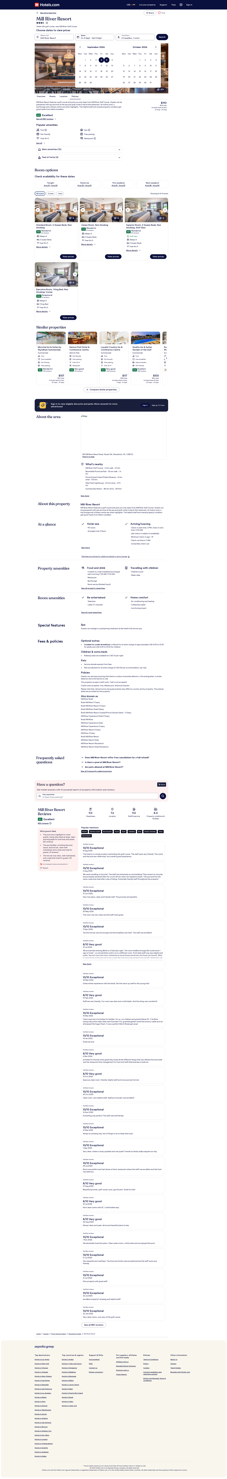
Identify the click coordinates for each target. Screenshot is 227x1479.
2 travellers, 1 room (131, 38)
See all (39, 143)
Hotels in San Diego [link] (42, 1380)
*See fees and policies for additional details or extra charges (104, 557)
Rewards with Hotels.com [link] (180, 1372)
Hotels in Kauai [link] (67, 1397)
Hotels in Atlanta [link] (41, 1418)
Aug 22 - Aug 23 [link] (84, 185)
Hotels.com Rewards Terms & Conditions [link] (154, 1379)
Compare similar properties (103, 389)
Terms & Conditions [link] (150, 1359)
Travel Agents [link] (121, 1374)
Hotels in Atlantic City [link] (43, 1431)
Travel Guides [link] (175, 1368)
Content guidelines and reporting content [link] (152, 1373)
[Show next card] (166, 358)
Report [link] (45, 868)
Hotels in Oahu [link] (67, 1401)
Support (163, 5)
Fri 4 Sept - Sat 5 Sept (91, 38)
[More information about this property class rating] (46, 23)
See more (85, 496)
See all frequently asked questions (96, 771)
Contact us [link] (93, 1368)
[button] (85, 60)
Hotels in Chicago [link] (41, 1368)
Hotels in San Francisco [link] (43, 1389)
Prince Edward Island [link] (58, 1334)
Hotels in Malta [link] (68, 1380)
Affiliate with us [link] (122, 1362)
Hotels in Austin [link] (41, 1414)
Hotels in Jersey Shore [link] (70, 1385)
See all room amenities (91, 612)
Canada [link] (46, 1334)
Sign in (189, 5)
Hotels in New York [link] (42, 1364)
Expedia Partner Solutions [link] (126, 1366)
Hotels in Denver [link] (41, 1406)
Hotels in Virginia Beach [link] (44, 1444)
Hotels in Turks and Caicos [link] (72, 1364)
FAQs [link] (91, 1364)
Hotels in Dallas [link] (41, 1456)
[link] (162, 13)
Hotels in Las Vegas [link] (42, 1359)
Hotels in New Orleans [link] (43, 1376)
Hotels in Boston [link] (41, 1427)
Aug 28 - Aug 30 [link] (152, 185)
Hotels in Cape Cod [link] (69, 1406)
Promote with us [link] (122, 1370)
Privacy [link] (146, 1364)
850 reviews (43, 823)
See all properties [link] (48, 13)
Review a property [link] (96, 1372)
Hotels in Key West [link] (42, 1435)
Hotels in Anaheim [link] (42, 1452)
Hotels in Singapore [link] (69, 1368)
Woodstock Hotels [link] (74, 1334)
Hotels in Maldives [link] (69, 1372)
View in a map (88, 456)
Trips (173, 5)
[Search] (163, 796)
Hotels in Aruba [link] (68, 1359)
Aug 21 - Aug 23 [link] (118, 185)
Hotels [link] (38, 1334)
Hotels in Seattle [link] (41, 1448)
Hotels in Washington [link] (43, 1410)
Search (162, 37)
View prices (68, 256)
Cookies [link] (146, 1368)
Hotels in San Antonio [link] (43, 1423)
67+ (162, 89)
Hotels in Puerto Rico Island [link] (72, 1393)
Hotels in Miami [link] (41, 1397)
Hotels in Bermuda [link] (69, 1376)
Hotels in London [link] (41, 1439)
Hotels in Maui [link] (67, 1389)
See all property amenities (93, 588)
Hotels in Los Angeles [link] (43, 1393)
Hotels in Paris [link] (40, 1401)
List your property (147, 5)
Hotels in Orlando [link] (41, 1372)
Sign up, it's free (158, 405)
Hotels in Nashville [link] (42, 1385)
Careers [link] (173, 1364)
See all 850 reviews (44, 119)
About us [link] (173, 1359)
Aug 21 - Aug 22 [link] (50, 185)
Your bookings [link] (94, 1359)
